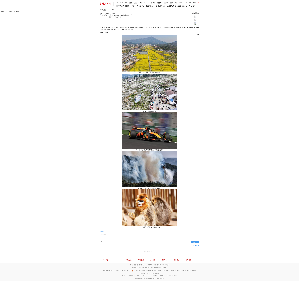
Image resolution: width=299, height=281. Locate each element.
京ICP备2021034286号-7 (156, 270)
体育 (176, 3)
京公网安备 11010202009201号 (141, 270)
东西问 (136, 3)
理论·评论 (152, 3)
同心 (130, 3)
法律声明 (164, 260)
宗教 (133, 6)
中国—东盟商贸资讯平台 (149, 6)
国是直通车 (170, 6)
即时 (116, 3)
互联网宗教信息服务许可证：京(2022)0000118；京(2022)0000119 (179, 270)
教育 (180, 3)
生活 (194, 3)
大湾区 (166, 3)
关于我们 (105, 260)
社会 (145, 3)
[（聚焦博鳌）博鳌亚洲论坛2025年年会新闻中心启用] (195, 16)
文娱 (171, 3)
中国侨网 (160, 3)
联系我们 (129, 260)
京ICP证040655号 (126, 270)
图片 (187, 6)
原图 (198, 13)
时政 (121, 3)
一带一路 (138, 6)
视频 (183, 6)
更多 (198, 34)
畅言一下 (195, 242)
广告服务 (141, 260)
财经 (126, 3)
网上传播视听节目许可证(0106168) (112, 270)
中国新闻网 (103, 10)
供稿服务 (153, 260)
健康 (190, 3)
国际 (141, 3)
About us (117, 260)
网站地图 (188, 260)
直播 (179, 6)
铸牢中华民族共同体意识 (123, 6)
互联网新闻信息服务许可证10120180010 (149, 273)
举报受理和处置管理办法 (159, 275)
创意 (176, 6)
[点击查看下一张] (115, 15)
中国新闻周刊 (162, 6)
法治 (185, 3)
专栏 (190, 6)
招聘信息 (176, 260)
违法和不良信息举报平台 (128, 275)
